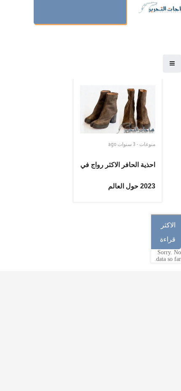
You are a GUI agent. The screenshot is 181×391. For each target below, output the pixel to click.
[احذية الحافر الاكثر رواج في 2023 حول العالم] (117, 109)
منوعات (147, 144)
